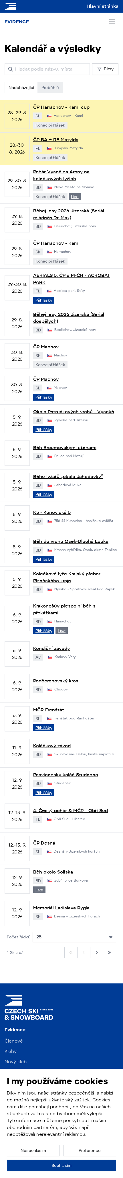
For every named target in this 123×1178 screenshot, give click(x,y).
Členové (14, 1041)
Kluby (11, 1051)
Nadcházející (21, 87)
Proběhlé (50, 87)
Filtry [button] (109, 69)
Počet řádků (18, 937)
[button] (33, 1150)
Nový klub (16, 1061)
